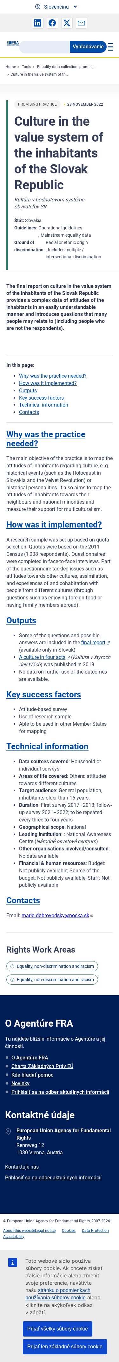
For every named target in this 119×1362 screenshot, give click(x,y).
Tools (26, 67)
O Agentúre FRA (29, 1058)
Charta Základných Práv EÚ (42, 1066)
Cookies (69, 1230)
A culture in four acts (42, 657)
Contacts (29, 412)
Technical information (43, 405)
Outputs (28, 391)
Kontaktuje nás (22, 1167)
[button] (37, 23)
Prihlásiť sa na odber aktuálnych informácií (60, 1092)
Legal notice (45, 1230)
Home (10, 67)
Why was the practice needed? (53, 376)
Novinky (20, 1083)
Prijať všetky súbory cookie (57, 1328)
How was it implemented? (48, 383)
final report (93, 642)
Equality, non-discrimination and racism (55, 966)
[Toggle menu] (110, 46)
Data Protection (95, 1230)
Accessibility (13, 1236)
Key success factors (41, 398)
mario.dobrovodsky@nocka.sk (55, 915)
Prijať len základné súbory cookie (64, 1346)
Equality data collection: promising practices (75, 67)
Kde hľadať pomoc (32, 1075)
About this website (19, 1230)
